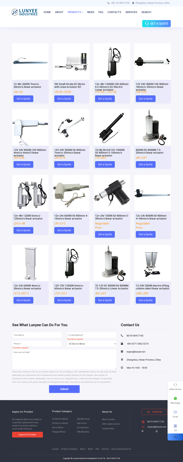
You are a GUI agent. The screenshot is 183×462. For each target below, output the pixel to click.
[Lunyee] (24, 12)
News (90, 449)
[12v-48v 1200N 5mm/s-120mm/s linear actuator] (30, 193)
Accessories (83, 427)
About (82, 449)
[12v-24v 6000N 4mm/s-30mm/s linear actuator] (30, 263)
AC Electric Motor (60, 419)
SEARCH (146, 12)
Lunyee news (108, 428)
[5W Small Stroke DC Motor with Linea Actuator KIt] (71, 61)
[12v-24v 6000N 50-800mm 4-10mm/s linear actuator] (71, 193)
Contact (105, 449)
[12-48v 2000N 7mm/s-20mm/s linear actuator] (30, 61)
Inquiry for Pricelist (27, 434)
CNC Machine (83, 432)
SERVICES (131, 12)
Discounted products (121, 449)
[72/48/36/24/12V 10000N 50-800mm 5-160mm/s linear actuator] (112, 127)
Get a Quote (23, 98)
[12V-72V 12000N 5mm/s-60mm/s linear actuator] (71, 263)
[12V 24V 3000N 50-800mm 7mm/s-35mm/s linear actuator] (71, 127)
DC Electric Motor (60, 423)
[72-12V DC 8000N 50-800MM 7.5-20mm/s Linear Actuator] (112, 263)
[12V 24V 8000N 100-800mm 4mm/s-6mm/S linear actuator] (30, 127)
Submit (64, 389)
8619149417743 (155, 421)
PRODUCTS (74, 12)
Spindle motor (83, 419)
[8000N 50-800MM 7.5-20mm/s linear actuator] (152, 127)
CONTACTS (114, 12)
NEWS (90, 12)
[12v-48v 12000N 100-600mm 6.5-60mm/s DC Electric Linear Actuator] (112, 61)
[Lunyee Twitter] (143, 431)
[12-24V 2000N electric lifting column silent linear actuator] (152, 263)
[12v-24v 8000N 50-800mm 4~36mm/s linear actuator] (152, 193)
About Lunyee (108, 419)
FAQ (101, 12)
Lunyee (55, 449)
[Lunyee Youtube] (157, 431)
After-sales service (111, 424)
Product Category (69, 449)
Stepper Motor (59, 432)
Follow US (157, 412)
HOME (47, 12)
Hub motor (82, 423)
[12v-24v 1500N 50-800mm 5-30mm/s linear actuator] (112, 193)
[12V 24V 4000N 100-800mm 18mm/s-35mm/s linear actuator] (152, 61)
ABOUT (59, 12)
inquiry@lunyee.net (157, 426)
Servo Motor (57, 427)
